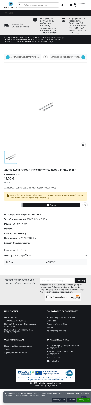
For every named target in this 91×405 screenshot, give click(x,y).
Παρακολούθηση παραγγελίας (18, 346)
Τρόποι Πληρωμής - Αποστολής (61, 317)
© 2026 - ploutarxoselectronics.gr (45, 383)
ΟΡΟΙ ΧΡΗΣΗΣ (10, 317)
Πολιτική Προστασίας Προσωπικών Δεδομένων (20, 325)
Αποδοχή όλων (84, 400)
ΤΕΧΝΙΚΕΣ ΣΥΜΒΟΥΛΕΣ (15, 321)
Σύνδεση (8, 349)
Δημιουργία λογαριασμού (15, 352)
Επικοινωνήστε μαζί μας (58, 324)
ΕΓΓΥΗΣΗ (51, 321)
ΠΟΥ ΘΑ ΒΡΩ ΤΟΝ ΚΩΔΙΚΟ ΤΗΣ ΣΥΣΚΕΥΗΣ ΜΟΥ (18, 331)
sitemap (50, 327)
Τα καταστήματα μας (56, 331)
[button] (63, 5)
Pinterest (25, 250)
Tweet (21, 250)
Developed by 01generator (45, 385)
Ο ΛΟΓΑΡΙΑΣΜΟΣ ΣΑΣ (14, 340)
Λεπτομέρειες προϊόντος (18, 255)
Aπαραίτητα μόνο (59, 400)
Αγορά (51, 205)
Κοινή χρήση (17, 250)
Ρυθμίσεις (71, 400)
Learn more (40, 395)
